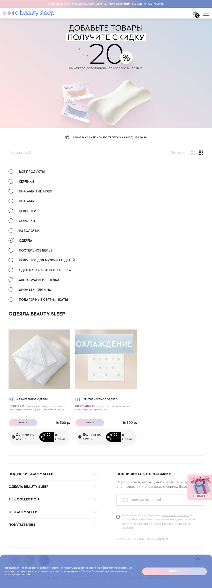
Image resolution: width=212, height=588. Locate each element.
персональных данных (170, 519)
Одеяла (25, 240)
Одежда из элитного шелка (45, 270)
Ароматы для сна (35, 289)
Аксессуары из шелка (39, 280)
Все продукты (32, 171)
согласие (91, 568)
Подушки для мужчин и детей (47, 260)
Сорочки (27, 221)
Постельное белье (35, 250)
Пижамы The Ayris (35, 191)
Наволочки (29, 230)
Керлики (26, 181)
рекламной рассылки (175, 515)
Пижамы (27, 201)
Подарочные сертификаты (43, 299)
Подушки (27, 211)
